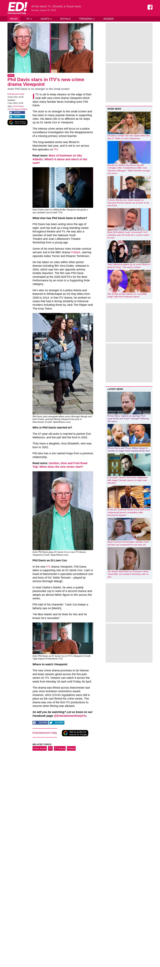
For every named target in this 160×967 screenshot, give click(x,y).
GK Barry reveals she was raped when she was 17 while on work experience (129, 137)
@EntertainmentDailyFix (70, 715)
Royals (65, 19)
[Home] (18, 8)
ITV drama (15, 109)
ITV (9, 109)
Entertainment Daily (16, 94)
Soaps (46, 19)
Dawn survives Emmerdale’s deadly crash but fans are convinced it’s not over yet (128, 543)
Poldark (24, 109)
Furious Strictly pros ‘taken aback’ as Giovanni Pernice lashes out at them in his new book (128, 203)
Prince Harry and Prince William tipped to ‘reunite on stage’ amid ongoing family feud (129, 449)
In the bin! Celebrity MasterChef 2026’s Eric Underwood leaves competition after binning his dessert (129, 512)
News (14, 19)
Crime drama (18, 106)
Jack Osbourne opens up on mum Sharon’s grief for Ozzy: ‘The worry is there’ (129, 265)
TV (29, 19)
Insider (108, 19)
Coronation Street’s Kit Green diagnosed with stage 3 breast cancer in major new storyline (128, 480)
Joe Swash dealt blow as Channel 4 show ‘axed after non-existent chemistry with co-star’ (128, 574)
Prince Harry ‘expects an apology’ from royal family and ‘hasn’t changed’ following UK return (128, 419)
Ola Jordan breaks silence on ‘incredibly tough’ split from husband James (127, 295)
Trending (87, 19)
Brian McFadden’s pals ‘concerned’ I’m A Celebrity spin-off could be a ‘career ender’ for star (129, 235)
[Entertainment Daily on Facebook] (150, 7)
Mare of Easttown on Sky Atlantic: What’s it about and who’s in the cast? (59, 159)
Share (17, 112)
